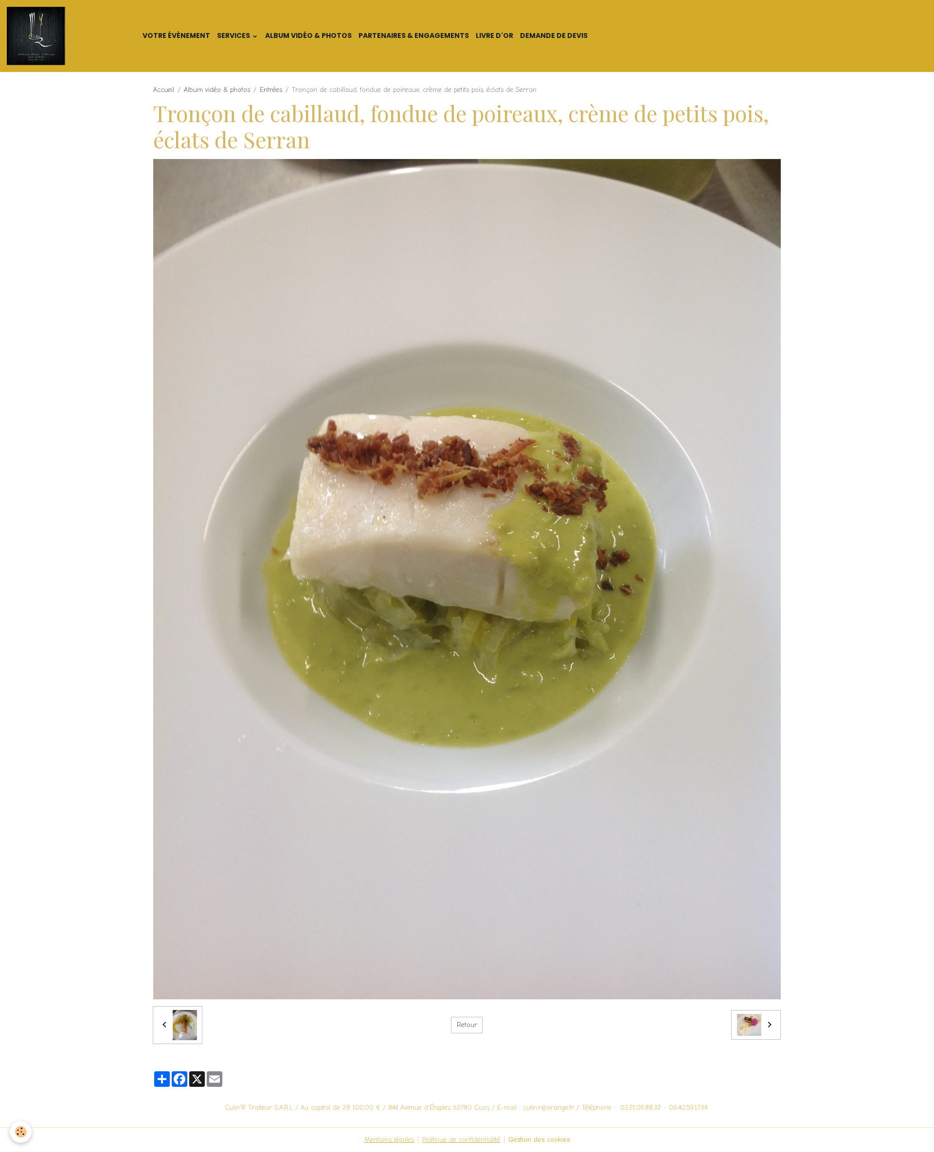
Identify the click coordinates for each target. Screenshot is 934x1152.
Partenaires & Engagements (414, 35)
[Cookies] (21, 1132)
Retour (467, 1025)
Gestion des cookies (539, 1139)
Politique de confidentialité (461, 1139)
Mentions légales (389, 1139)
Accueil (163, 90)
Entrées (271, 90)
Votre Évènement (176, 35)
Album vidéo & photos (308, 35)
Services (234, 35)
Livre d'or (494, 35)
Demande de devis (554, 35)
